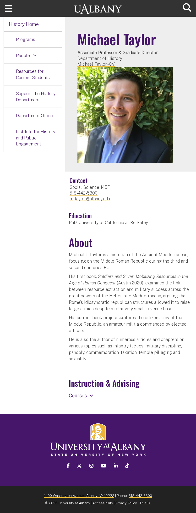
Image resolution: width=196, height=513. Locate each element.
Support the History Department (35, 96)
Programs (25, 39)
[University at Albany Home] (98, 6)
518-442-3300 (140, 496)
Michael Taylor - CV (96, 64)
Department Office (34, 115)
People (23, 55)
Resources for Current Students (33, 74)
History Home (24, 24)
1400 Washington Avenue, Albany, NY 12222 (79, 496)
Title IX (145, 503)
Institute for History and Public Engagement (35, 137)
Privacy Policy (126, 503)
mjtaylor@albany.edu (90, 198)
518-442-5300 (84, 193)
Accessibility (103, 503)
